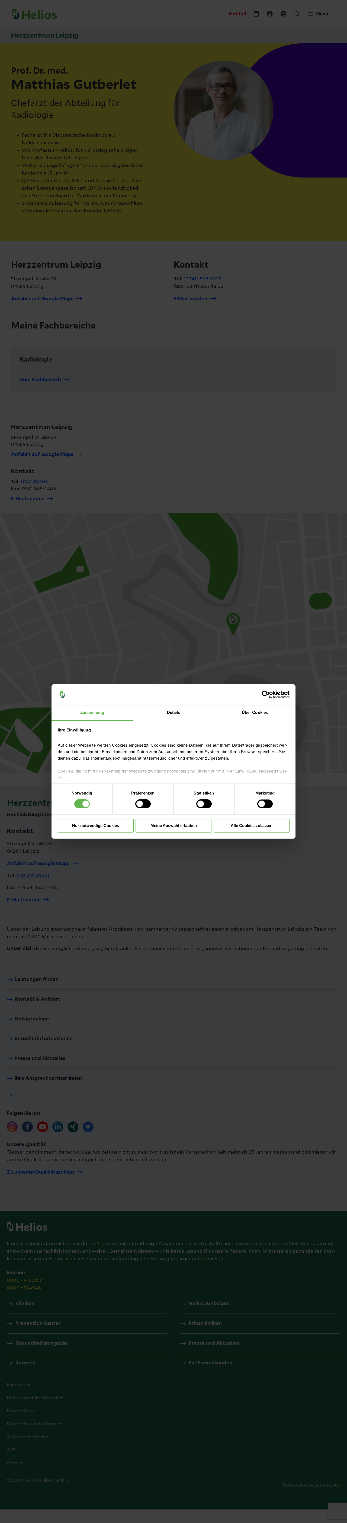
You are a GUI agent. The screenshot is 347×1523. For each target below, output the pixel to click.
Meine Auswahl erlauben (173, 825)
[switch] (143, 804)
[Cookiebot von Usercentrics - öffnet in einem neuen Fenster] (266, 695)
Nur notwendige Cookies (95, 825)
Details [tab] (173, 712)
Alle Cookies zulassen (251, 825)
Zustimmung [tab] (92, 712)
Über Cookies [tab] (255, 712)
